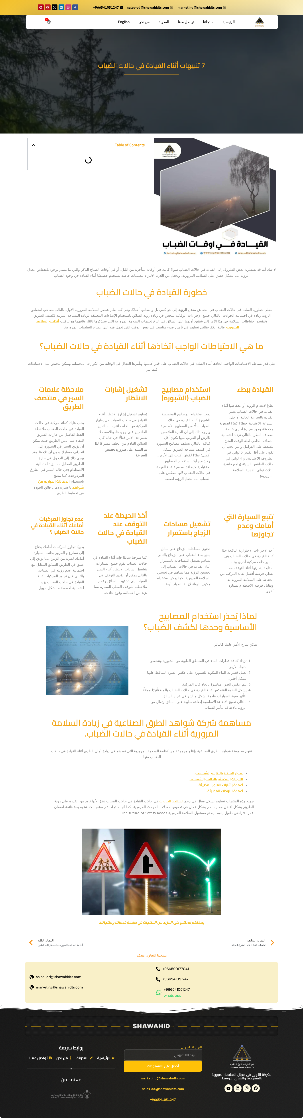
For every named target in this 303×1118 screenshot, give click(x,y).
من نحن (144, 22)
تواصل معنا (186, 22)
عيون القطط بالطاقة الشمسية (219, 773)
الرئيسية (228, 22)
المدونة (164, 22)
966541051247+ (175, 979)
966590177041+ (175, 969)
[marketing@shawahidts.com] (32, 987)
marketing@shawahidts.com (59, 987)
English (124, 22)
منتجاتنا (208, 22)
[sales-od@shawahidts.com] (32, 977)
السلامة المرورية (171, 801)
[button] (33, 145)
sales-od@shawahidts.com (58, 977)
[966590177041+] (158, 969)
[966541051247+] (158, 979)
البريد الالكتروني (191, 1047)
